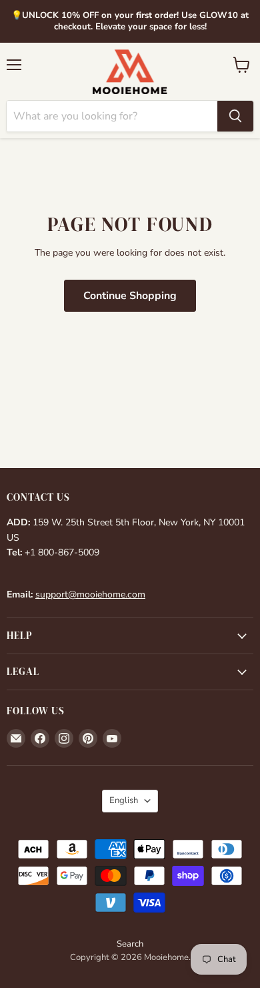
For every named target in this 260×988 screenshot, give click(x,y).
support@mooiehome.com (90, 594)
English (123, 800)
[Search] (235, 116)
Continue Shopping (130, 295)
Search (130, 944)
